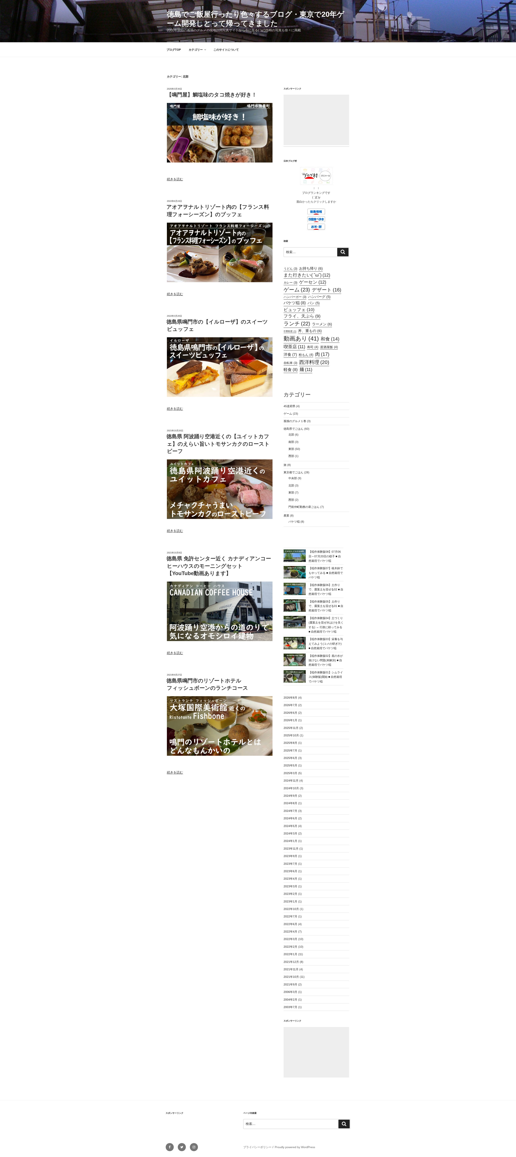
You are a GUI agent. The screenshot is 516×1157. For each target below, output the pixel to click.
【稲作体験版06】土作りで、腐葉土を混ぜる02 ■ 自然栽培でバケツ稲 (326, 589)
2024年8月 (290, 803)
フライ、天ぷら (302, 316)
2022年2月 (290, 946)
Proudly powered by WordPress (295, 1147)
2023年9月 (290, 856)
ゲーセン (312, 282)
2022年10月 (291, 909)
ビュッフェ (299, 309)
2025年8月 (290, 742)
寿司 (312, 347)
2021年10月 (291, 976)
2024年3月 (290, 833)
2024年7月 (290, 810)
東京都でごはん (293, 472)
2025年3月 (290, 773)
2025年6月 (290, 758)
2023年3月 (290, 886)
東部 (291, 449)
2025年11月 (291, 727)
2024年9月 (290, 795)
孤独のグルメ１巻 (295, 421)
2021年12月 (291, 961)
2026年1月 (290, 720)
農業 (286, 515)
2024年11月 (291, 780)
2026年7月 (290, 705)
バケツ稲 (295, 303)
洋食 (290, 354)
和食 (330, 339)
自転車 (290, 363)
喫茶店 (294, 346)
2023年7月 (290, 863)
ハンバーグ (319, 297)
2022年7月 (290, 916)
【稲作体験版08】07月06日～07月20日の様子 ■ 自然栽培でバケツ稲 (325, 556)
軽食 (291, 369)
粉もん (306, 354)
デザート (326, 289)
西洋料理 (314, 362)
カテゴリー (196, 49)
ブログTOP (173, 49)
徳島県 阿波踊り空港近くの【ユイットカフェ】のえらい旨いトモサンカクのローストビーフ (218, 443)
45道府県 (289, 406)
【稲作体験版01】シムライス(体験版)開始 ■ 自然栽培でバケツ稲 (326, 677)
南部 (291, 441)
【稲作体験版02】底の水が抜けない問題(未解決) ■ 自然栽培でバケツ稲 (326, 660)
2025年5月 (290, 765)
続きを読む (175, 179)
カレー (290, 282)
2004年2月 (290, 999)
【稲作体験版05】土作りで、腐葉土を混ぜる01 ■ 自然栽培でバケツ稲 (326, 606)
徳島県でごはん (293, 428)
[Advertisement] (316, 120)
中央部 (292, 478)
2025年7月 (290, 750)
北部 (291, 434)
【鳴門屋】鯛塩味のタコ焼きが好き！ (211, 95)
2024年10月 (291, 788)
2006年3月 (290, 992)
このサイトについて (226, 49)
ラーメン (322, 324)
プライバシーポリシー (257, 1147)
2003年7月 (290, 1007)
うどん (290, 268)
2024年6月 (290, 818)
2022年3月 (290, 939)
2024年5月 (290, 826)
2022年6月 (290, 924)
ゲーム (297, 289)
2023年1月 (290, 901)
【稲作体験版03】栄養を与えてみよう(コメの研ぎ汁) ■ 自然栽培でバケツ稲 (326, 643)
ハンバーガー (295, 297)
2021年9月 (290, 984)
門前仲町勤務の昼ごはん (303, 506)
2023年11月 (291, 848)
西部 (291, 456)
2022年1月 (290, 954)
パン (314, 303)
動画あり (301, 338)
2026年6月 (290, 712)
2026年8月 (290, 697)
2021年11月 (291, 969)
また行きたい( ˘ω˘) (307, 275)
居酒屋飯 (329, 347)
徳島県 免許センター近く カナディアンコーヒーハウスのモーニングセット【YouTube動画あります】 (218, 565)
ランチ (297, 323)
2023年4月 (290, 878)
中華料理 (290, 331)
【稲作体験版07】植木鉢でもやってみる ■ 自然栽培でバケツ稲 (326, 573)
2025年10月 (291, 735)
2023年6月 (290, 871)
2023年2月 (290, 893)
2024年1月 (290, 841)
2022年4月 (290, 931)
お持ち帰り (311, 268)
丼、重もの (310, 331)
